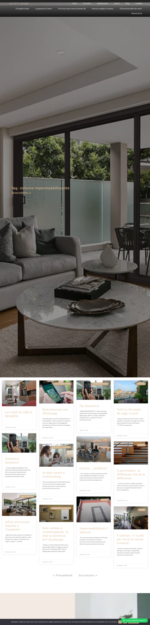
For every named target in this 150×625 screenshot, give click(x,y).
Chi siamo (87, 3)
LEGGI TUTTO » (9, 422)
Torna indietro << (21, 192)
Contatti (138, 3)
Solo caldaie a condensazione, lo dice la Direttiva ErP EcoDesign (55, 533)
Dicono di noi (137, 13)
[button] (134, 620)
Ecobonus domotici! (12, 460)
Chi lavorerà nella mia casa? (131, 9)
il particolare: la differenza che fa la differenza (131, 474)
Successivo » (87, 575)
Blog (127, 3)
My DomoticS (89, 406)
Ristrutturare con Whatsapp (55, 411)
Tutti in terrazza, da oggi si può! (129, 411)
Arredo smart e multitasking (53, 474)
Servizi (117, 3)
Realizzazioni (102, 3)
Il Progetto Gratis (22, 9)
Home (74, 3)
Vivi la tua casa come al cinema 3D (72, 9)
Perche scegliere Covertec (102, 9)
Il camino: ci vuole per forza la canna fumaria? (130, 539)
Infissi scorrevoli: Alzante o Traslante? (17, 525)
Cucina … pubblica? (94, 468)
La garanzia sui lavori (43, 9)
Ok (120, 622)
